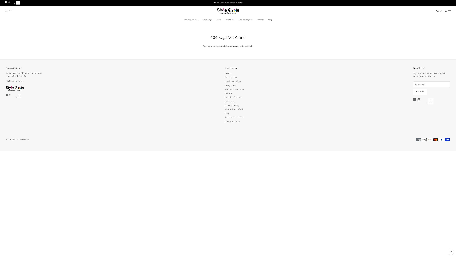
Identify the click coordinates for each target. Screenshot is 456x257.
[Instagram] (9, 2)
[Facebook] (6, 2)
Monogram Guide (232, 121)
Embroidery (230, 101)
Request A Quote (245, 20)
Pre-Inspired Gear (191, 20)
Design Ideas (230, 85)
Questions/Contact (233, 97)
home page (235, 46)
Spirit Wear (230, 20)
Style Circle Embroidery (20, 139)
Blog (270, 20)
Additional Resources (234, 89)
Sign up (420, 92)
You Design (207, 20)
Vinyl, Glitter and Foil (234, 109)
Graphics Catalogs (233, 81)
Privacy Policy (231, 77)
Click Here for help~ (15, 81)
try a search (247, 46)
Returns (228, 93)
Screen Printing (232, 105)
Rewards (260, 20)
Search (228, 73)
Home (218, 20)
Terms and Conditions (234, 117)
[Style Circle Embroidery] (228, 11)
